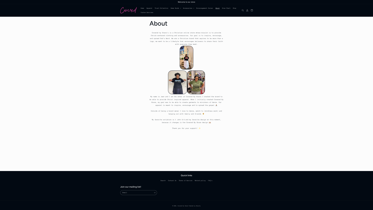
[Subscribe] (154, 192)
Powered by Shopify (195, 205)
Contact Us (172, 180)
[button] (176, 8)
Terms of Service (185, 180)
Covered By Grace (183, 205)
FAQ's (210, 180)
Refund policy (200, 180)
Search (163, 180)
